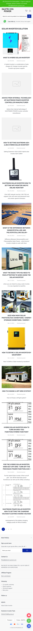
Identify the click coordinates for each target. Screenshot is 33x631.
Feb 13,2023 (11, 472)
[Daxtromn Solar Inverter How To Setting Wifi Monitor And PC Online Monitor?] (16, 169)
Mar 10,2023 (11, 394)
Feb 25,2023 (11, 435)
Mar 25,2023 (11, 190)
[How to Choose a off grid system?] (16, 377)
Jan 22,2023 (11, 516)
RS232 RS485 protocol (7, 614)
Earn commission (5, 576)
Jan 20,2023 (11, 60)
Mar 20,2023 (11, 235)
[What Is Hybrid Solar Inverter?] (16, 43)
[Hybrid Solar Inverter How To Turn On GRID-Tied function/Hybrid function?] (16, 413)
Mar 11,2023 (11, 358)
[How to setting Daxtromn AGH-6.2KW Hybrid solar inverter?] (16, 128)
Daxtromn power (21, 60)
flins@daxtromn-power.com (8, 560)
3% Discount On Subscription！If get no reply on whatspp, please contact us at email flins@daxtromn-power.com (16, 3)
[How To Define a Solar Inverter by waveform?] (16, 338)
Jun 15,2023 (11, 105)
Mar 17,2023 (11, 280)
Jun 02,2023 (11, 148)
